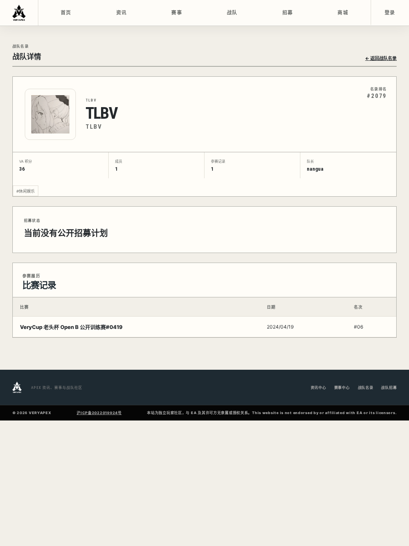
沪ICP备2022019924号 (99, 412)
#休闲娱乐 (25, 191)
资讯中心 (318, 387)
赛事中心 (342, 387)
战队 (232, 13)
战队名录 (365, 387)
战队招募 (389, 387)
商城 (343, 13)
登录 (390, 13)
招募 (287, 13)
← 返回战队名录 (381, 58)
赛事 (176, 13)
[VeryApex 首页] (19, 13)
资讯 (121, 13)
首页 (66, 13)
